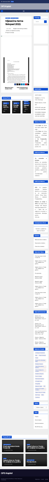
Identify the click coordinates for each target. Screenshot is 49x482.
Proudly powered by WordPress (7, 478)
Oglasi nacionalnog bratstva (39, 367)
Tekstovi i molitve (14, 18)
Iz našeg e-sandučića (40, 352)
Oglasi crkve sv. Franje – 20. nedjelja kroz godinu (40, 262)
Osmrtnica (37, 397)
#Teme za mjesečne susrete (13, 30)
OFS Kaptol (6, 6)
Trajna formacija (42, 355)
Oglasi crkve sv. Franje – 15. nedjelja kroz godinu (40, 305)
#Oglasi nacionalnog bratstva (20, 28)
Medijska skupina (39, 364)
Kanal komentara (39, 423)
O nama (42, 479)
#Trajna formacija (9, 32)
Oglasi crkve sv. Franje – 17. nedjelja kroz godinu (40, 288)
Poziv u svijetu (38, 376)
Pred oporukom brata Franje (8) (11, 447)
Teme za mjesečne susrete (39, 370)
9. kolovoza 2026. (8, 464)
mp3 (36, 355)
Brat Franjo (37, 394)
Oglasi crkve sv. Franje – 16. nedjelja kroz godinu (40, 299)
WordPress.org (38, 426)
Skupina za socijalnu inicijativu (39, 389)
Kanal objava (38, 420)
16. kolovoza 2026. (32, 450)
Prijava (36, 416)
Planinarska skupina (39, 378)
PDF (44, 386)
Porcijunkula (16, 106)
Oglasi (28, 444)
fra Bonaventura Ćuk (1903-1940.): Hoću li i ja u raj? (41, 332)
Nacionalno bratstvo (40, 243)
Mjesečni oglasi (38, 386)
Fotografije (37, 383)
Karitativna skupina (39, 373)
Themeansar (3, 479)
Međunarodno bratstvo (41, 239)
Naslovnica (37, 479)
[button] (44, 11)
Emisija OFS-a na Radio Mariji (40, 361)
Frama (36, 357)
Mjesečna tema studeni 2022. (9, 88)
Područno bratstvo (39, 246)
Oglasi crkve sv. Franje (40, 392)
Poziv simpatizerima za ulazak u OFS (22, 88)
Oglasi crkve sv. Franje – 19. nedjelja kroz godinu (40, 268)
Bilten (42, 394)
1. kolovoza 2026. (32, 464)
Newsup (19, 478)
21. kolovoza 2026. (8, 450)
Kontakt (46, 479)
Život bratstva (26, 103)
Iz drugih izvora (38, 381)
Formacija (8, 18)
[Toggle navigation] (23, 11)
